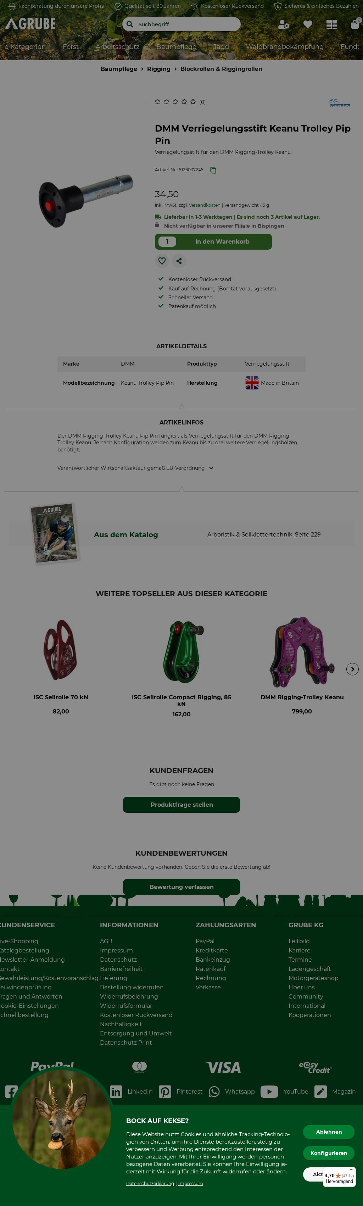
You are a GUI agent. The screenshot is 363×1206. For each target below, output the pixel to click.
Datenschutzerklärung (150, 1183)
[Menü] (351, 1171)
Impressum (190, 1183)
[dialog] (181, 603)
